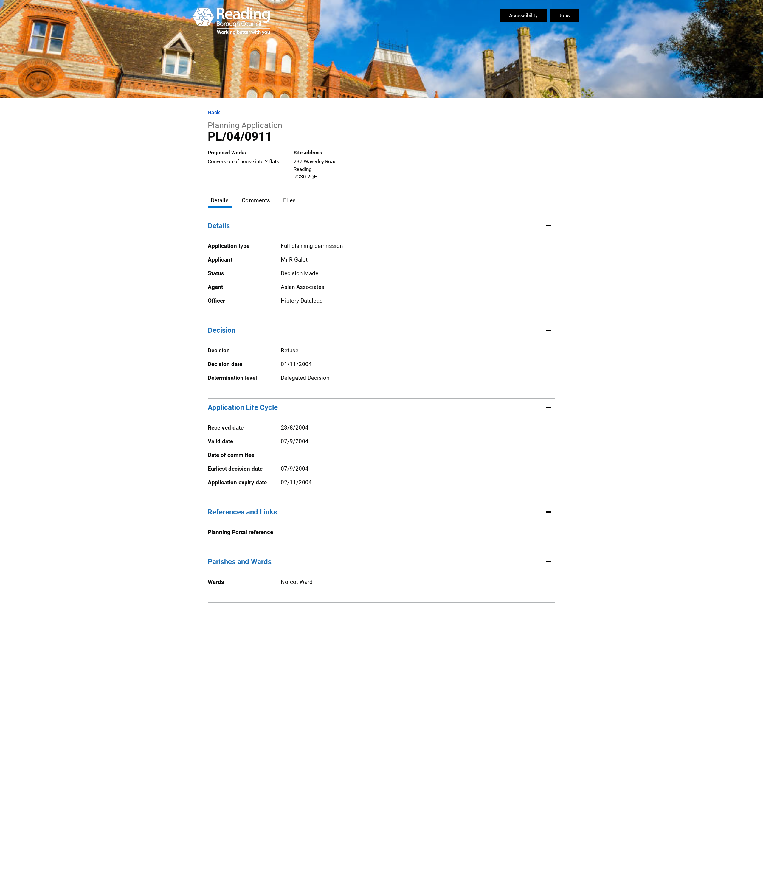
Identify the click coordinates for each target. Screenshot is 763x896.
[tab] (220, 201)
